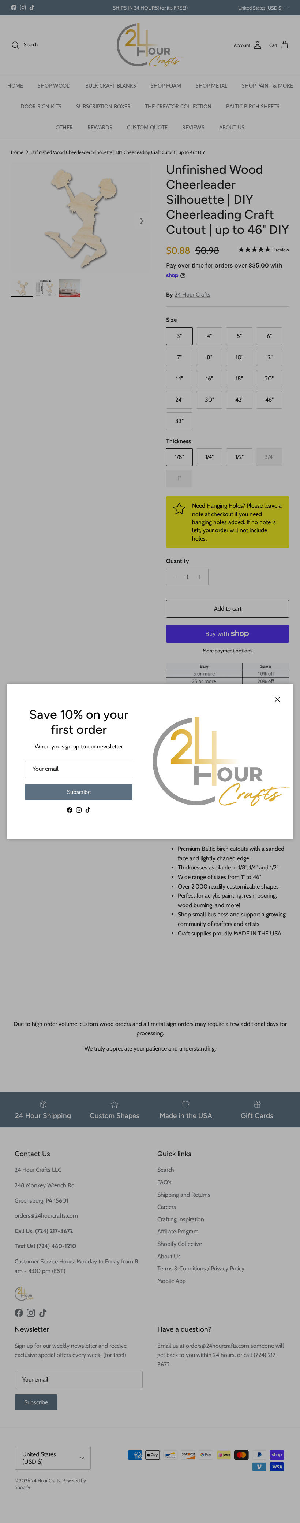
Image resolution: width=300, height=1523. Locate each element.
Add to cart (227, 608)
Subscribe (79, 791)
